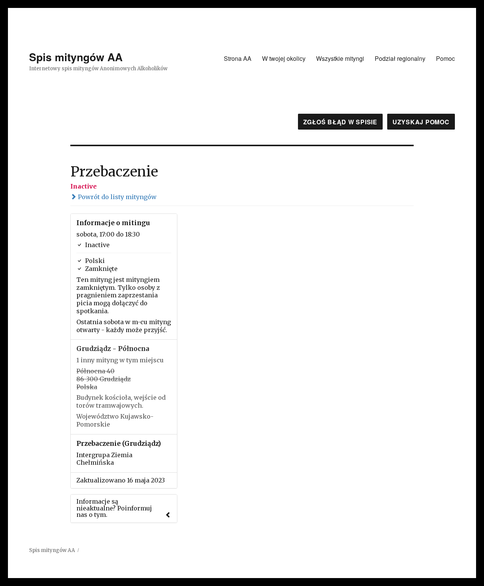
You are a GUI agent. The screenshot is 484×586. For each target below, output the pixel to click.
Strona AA (237, 58)
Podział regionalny (400, 58)
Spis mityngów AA (76, 57)
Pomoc (445, 58)
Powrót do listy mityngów (116, 197)
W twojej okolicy (284, 58)
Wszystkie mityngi (340, 58)
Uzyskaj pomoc (421, 122)
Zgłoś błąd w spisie (340, 122)
